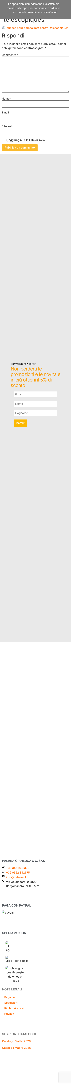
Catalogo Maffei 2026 (16, 1041)
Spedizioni (11, 1002)
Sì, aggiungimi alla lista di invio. (25, 140)
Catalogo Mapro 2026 (16, 1047)
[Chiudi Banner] (67, 4)
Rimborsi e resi (14, 1008)
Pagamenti (11, 997)
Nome (7, 98)
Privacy (9, 1013)
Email (6, 112)
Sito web (7, 126)
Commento (10, 54)
